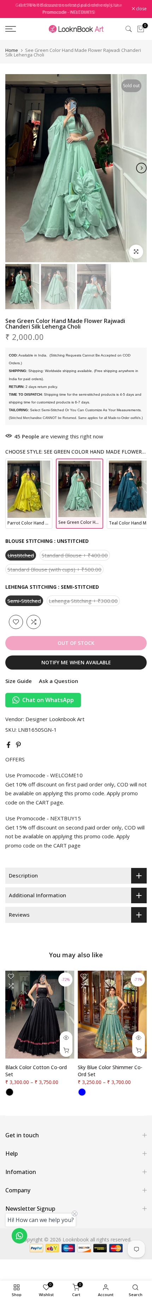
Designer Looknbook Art (54, 719)
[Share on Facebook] (8, 745)
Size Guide (18, 680)
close (141, 9)
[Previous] (10, 168)
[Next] (141, 168)
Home (11, 50)
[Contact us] (19, 1236)
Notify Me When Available (76, 662)
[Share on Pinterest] (18, 745)
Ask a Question (58, 680)
